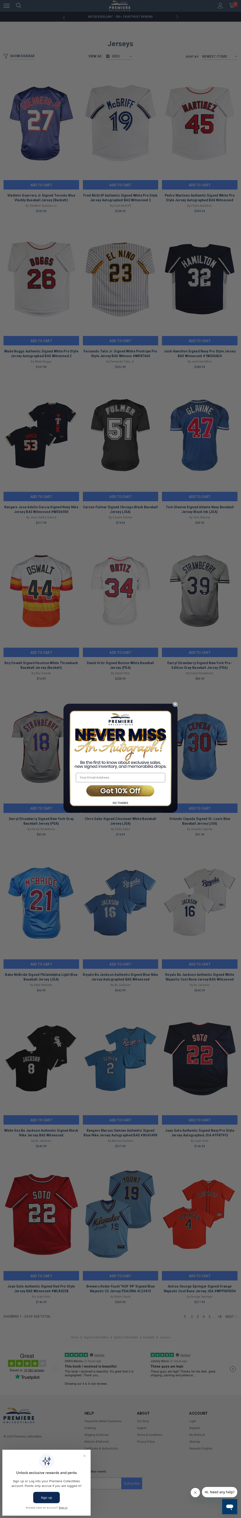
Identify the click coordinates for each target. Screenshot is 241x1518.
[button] (120, 791)
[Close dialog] (175, 704)
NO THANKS (120, 803)
